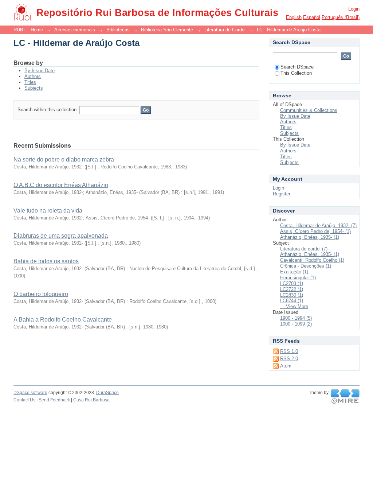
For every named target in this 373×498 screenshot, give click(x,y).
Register (281, 194)
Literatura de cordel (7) (303, 249)
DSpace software (30, 392)
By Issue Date (39, 70)
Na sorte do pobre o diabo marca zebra (63, 159)
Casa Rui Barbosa (91, 399)
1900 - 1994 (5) (296, 318)
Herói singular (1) (298, 277)
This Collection (296, 73)
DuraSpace (107, 392)
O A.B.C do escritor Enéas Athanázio (60, 185)
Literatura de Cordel (225, 29)
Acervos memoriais (74, 29)
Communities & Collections (308, 110)
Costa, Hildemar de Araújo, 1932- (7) (318, 225)
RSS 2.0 (289, 358)
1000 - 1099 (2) (296, 324)
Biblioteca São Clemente (167, 29)
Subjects (33, 88)
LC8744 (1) (291, 300)
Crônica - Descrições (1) (305, 266)
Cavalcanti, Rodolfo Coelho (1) (312, 260)
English (294, 17)
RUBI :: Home (28, 29)
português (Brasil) (341, 17)
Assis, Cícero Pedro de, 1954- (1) (315, 231)
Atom (285, 366)
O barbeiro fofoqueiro (40, 294)
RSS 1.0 (289, 351)
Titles (30, 82)
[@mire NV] (345, 396)
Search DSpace (297, 67)
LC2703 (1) (291, 283)
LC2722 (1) (291, 289)
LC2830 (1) (291, 295)
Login (354, 9)
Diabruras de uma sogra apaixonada (60, 236)
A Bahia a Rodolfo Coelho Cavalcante (62, 319)
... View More (294, 306)
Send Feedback (54, 399)
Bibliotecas (118, 29)
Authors (32, 76)
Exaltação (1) (294, 272)
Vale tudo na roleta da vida (47, 210)
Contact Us (24, 399)
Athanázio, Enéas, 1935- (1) (309, 237)
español (311, 17)
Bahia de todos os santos (46, 261)
